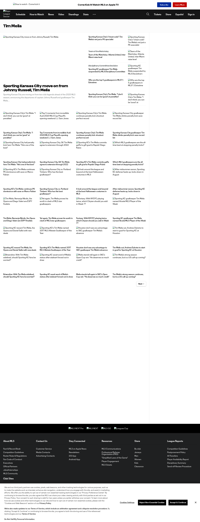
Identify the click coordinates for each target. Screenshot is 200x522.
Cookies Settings (127, 502)
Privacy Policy (45, 503)
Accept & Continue (178, 502)
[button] (94, 14)
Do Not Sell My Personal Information (19, 519)
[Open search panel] (148, 14)
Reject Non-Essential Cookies (152, 502)
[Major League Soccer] (8, 14)
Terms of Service (37, 508)
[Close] (196, 502)
